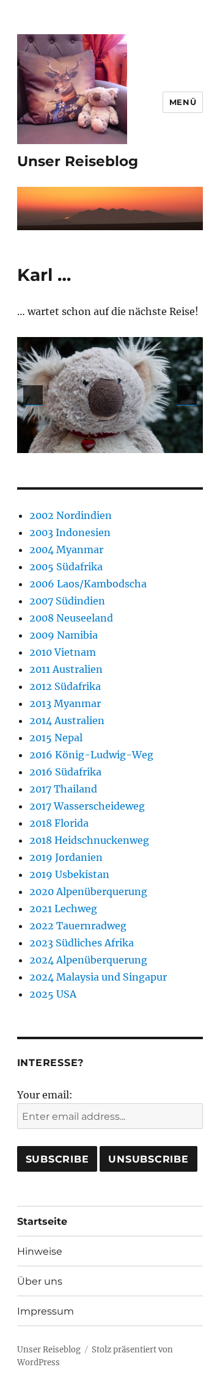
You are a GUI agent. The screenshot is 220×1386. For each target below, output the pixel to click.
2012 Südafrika (65, 686)
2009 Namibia (63, 635)
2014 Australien (67, 720)
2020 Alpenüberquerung (88, 891)
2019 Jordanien (66, 857)
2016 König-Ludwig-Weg (91, 755)
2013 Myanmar (65, 703)
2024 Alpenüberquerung (88, 960)
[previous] (33, 395)
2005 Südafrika (66, 567)
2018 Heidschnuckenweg (89, 840)
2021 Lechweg (63, 908)
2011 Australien (66, 669)
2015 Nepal (55, 737)
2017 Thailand (63, 789)
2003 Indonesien (70, 532)
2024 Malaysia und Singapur (98, 977)
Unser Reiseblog (77, 161)
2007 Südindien (67, 601)
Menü (182, 102)
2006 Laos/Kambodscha (88, 584)
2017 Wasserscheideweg (87, 806)
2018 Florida (59, 823)
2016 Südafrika (65, 772)
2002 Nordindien (70, 515)
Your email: (45, 1095)
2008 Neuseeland (71, 618)
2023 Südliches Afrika (81, 943)
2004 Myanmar (66, 549)
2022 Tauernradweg (78, 926)
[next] (187, 395)
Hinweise (39, 1251)
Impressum (45, 1311)
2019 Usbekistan (69, 874)
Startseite (42, 1221)
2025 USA (52, 994)
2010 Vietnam (62, 652)
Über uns (39, 1281)
